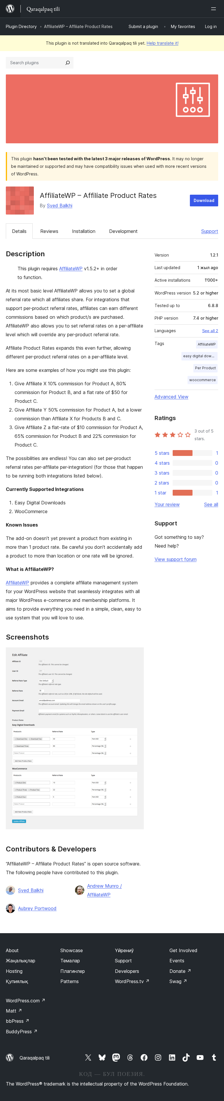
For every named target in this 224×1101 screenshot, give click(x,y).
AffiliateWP (71, 268)
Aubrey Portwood (37, 908)
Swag (178, 981)
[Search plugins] (68, 63)
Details (19, 231)
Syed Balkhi (59, 205)
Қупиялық (17, 981)
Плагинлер (72, 971)
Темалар (70, 961)
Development (123, 231)
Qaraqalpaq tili (35, 1058)
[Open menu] (214, 9)
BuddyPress (22, 1031)
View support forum (176, 559)
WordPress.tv (132, 981)
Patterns (69, 981)
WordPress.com (26, 1001)
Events (176, 961)
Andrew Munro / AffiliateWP (104, 890)
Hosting (14, 971)
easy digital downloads (200, 356)
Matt (14, 1011)
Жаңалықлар (20, 961)
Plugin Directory (21, 26)
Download (204, 200)
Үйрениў (124, 950)
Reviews (49, 231)
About (12, 950)
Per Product (205, 368)
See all (211, 504)
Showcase (71, 950)
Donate (180, 971)
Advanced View (171, 397)
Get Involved (183, 950)
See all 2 (210, 330)
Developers (127, 971)
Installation (83, 231)
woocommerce (202, 380)
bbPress (17, 1021)
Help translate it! (162, 43)
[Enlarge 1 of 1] (136, 655)
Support (209, 231)
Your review (167, 504)
